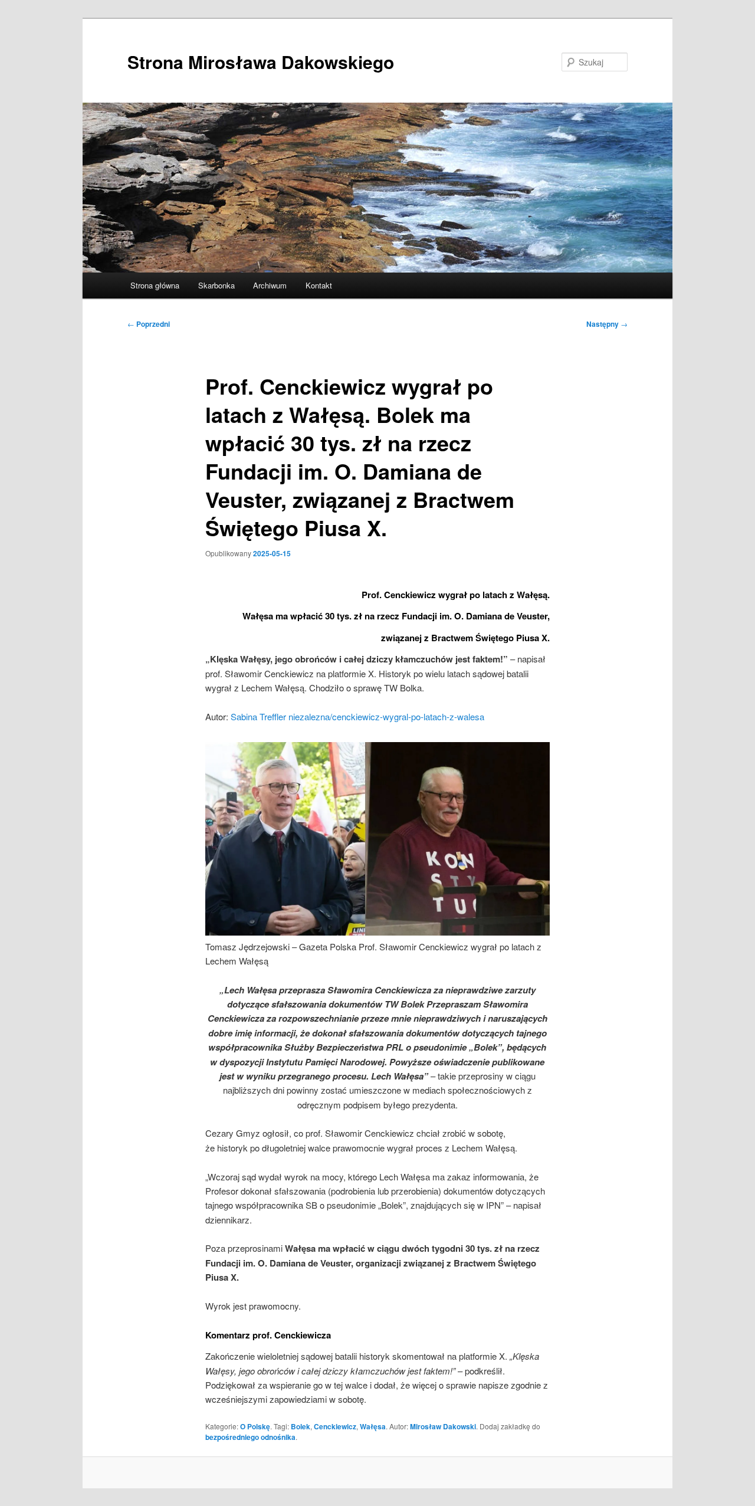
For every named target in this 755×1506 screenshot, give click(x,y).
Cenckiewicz (335, 1426)
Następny (607, 324)
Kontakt (319, 285)
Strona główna (154, 285)
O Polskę (255, 1426)
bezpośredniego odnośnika (250, 1437)
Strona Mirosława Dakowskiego (260, 61)
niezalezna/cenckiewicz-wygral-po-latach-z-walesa (386, 716)
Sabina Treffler (258, 716)
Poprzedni (148, 324)
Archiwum (270, 285)
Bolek (300, 1426)
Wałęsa (373, 1426)
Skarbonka (216, 285)
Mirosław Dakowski (443, 1426)
